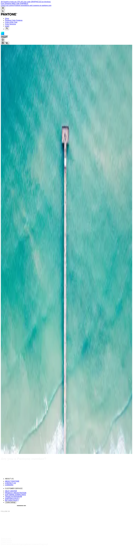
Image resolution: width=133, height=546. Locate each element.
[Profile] (3, 43)
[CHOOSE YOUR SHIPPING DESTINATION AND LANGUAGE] (3, 40)
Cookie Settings (10, 502)
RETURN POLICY (12, 500)
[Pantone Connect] (66, 35)
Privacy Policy (6, 540)
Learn (7, 26)
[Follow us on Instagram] (66, 516)
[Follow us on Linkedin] (66, 531)
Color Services (10, 24)
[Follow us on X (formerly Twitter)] (66, 527)
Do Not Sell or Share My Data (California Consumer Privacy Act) (24, 544)
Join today (16, 469)
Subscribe (4, 473)
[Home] (9, 15)
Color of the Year (11, 22)
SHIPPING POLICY (12, 498)
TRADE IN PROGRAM (13, 496)
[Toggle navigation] (3, 8)
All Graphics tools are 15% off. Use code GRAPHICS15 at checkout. (26, 2)
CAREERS (9, 485)
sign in (40, 465)
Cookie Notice (6, 542)
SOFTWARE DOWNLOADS (15, 495)
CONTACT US (10, 483)
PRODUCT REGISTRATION (15, 493)
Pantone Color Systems (13, 20)
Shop (7, 18)
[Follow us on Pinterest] (66, 523)
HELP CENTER (11, 491)
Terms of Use (5, 538)
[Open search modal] (3, 11)
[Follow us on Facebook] (66, 519)
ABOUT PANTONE (12, 481)
